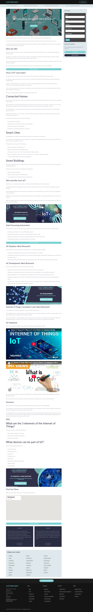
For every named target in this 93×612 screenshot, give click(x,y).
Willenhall (28, 562)
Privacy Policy (47, 591)
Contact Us (31, 593)
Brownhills (46, 567)
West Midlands (29, 560)
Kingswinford (47, 560)
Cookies (46, 593)
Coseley (10, 572)
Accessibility (62, 596)
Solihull (45, 570)
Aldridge (46, 555)
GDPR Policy (62, 589)
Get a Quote (34, 25)
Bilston (10, 574)
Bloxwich (28, 574)
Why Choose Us (75, 55)
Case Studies (32, 598)
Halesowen (28, 565)
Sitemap (76, 596)
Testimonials (31, 596)
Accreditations (47, 601)
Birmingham (29, 558)
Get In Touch (75, 52)
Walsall (27, 555)
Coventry (46, 572)
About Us (46, 589)
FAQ (30, 591)
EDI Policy (61, 593)
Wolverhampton (47, 558)
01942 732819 (9, 601)
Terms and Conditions (49, 596)
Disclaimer (61, 598)
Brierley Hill (29, 570)
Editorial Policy (78, 589)
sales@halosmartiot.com (11, 599)
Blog (30, 589)
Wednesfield (29, 572)
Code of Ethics (78, 593)
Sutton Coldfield (47, 565)
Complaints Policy (79, 591)
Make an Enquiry (46, 580)
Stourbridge (46, 562)
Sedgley (28, 567)
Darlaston (11, 570)
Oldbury (10, 555)
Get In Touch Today (33, 69)
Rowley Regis (11, 565)
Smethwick (11, 560)
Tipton (10, 558)
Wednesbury (11, 562)
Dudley (10, 567)
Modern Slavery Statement (65, 591)
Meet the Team (47, 598)
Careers (30, 601)
